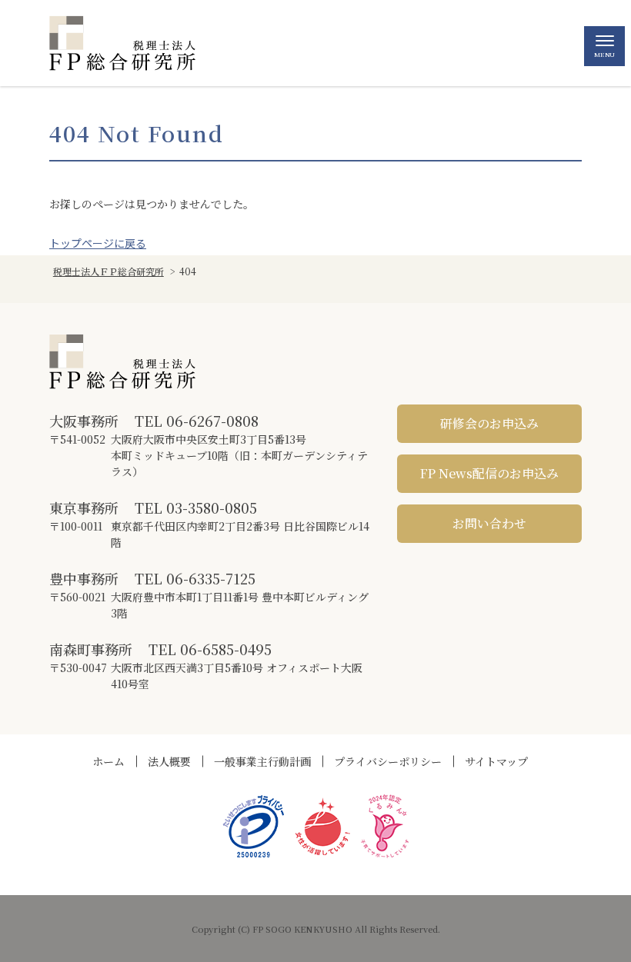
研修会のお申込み (489, 423)
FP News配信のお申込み (489, 473)
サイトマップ (496, 761)
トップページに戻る (97, 243)
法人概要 (169, 761)
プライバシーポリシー (388, 761)
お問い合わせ (489, 523)
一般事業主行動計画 (262, 761)
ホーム (108, 761)
